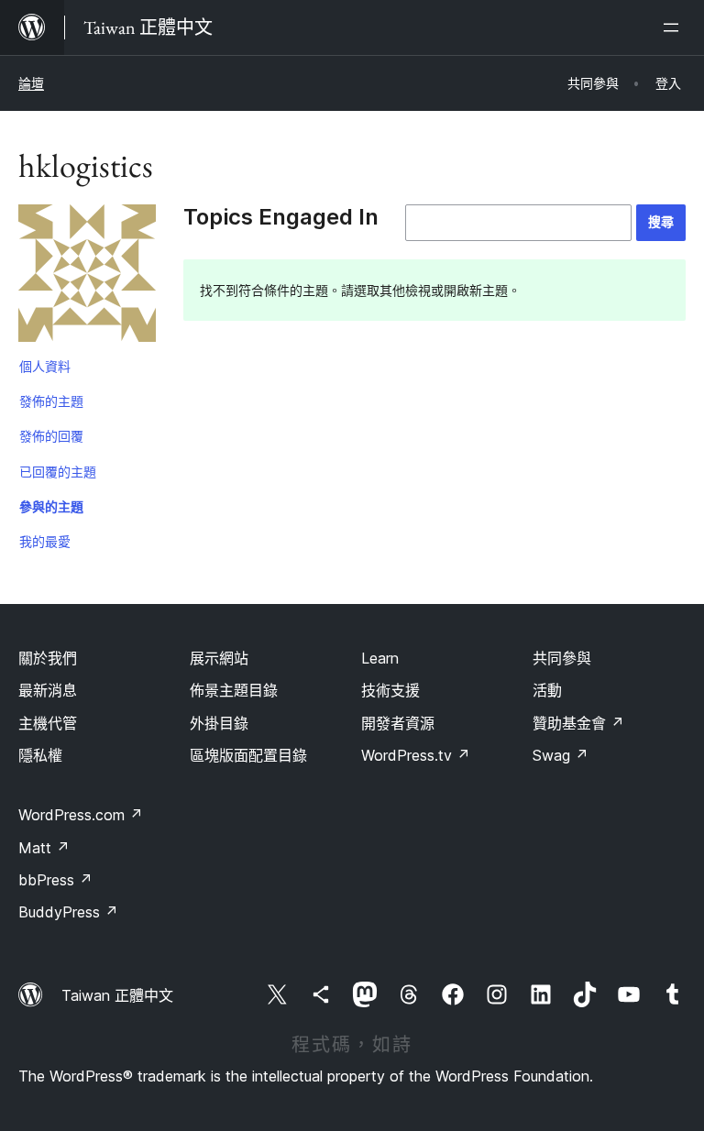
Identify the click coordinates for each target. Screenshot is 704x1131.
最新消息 (47, 690)
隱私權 (40, 755)
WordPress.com (80, 815)
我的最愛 (45, 541)
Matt (44, 848)
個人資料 (45, 366)
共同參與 (562, 658)
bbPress (55, 880)
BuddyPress (68, 912)
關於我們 (47, 658)
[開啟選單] (674, 27)
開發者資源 (397, 723)
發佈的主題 (51, 401)
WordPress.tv (415, 755)
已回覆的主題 (57, 471)
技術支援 (390, 690)
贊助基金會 (578, 723)
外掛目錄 (219, 723)
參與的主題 (51, 506)
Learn (380, 658)
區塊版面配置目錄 (248, 755)
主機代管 (47, 723)
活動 (547, 690)
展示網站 (219, 658)
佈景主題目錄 (234, 690)
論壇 (31, 83)
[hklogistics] (87, 276)
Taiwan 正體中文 (117, 995)
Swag (560, 755)
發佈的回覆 (51, 436)
